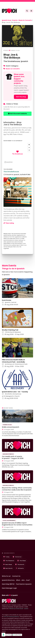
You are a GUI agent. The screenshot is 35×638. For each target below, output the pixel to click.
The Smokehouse (11, 171)
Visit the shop (21, 97)
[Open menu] (31, 10)
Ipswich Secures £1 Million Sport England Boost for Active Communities (17, 524)
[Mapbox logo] (8, 162)
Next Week (8, 564)
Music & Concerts (13, 69)
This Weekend (9, 560)
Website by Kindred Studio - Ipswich (18, 608)
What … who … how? (23, 580)
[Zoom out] (29, 147)
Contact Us (16, 576)
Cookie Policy (17, 634)
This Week (22, 560)
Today (7, 557)
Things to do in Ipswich (13, 268)
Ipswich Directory (8, 580)
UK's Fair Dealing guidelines (11, 616)
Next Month (9, 568)
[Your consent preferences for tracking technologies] (3, 634)
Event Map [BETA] (8, 584)
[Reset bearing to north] (29, 150)
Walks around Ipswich (10, 427)
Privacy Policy (7, 634)
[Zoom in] (29, 144)
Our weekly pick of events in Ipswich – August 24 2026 (12, 457)
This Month (20, 564)
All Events (21, 568)
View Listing (9, 223)
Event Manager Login (9, 588)
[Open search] (27, 10)
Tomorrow (18, 557)
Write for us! (6, 576)
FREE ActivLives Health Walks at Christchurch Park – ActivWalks (13, 361)
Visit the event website (18, 114)
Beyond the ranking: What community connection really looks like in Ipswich (17, 489)
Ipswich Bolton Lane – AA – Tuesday (15, 392)
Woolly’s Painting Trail (10, 330)
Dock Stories (6, 300)
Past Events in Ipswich (24, 584)
